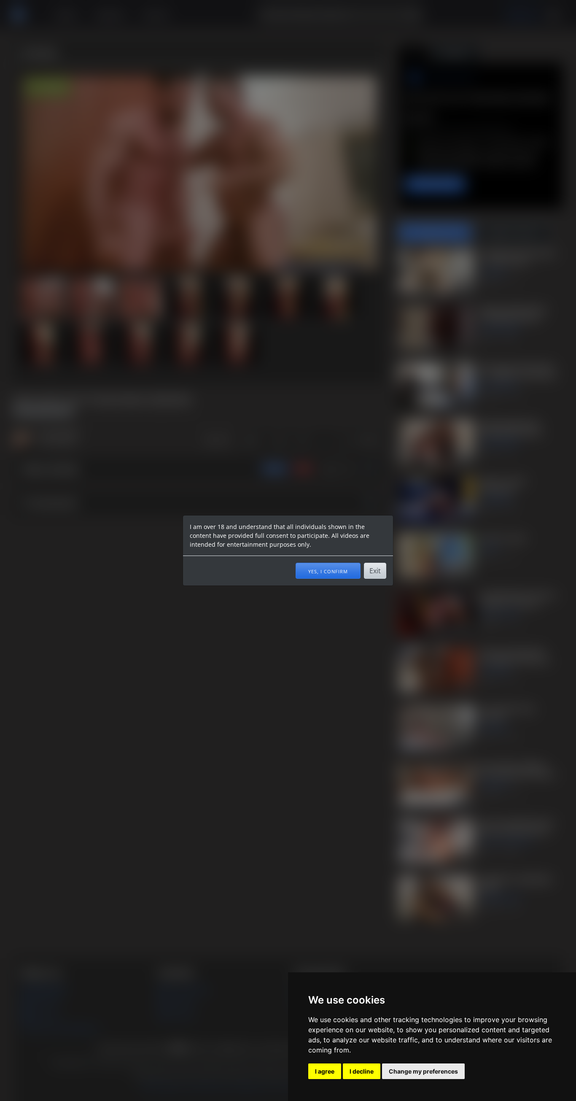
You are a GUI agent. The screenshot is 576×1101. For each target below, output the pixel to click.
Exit (375, 570)
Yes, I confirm (328, 570)
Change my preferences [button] (423, 1071)
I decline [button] (362, 1071)
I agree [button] (324, 1071)
